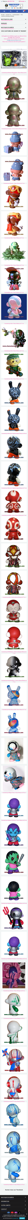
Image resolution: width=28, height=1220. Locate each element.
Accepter (22, 1218)
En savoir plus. (15, 1218)
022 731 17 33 (11, 1)
